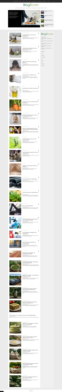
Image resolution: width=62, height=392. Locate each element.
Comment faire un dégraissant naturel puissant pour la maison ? (29, 49)
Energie (24, 1)
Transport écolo (25, 230)
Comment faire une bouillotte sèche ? (29, 74)
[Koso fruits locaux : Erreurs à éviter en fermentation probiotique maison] (15, 287)
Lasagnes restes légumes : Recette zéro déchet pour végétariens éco (29, 302)
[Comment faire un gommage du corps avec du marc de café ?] (15, 150)
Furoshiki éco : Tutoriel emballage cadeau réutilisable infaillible (30, 350)
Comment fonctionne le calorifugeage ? (29, 179)
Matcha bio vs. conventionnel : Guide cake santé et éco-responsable (30, 324)
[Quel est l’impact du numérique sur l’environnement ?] (15, 240)
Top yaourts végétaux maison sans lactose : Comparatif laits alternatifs (30, 364)
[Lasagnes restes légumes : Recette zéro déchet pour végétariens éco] (15, 300)
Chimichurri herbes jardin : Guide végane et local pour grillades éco (30, 262)
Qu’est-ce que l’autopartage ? (27, 205)
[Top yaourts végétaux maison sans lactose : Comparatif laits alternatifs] (15, 362)
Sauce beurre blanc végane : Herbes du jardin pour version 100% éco (29, 337)
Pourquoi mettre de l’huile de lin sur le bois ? (30, 89)
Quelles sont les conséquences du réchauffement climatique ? (28, 253)
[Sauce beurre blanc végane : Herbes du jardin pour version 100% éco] (15, 335)
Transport (39, 1)
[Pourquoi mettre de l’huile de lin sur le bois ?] (15, 86)
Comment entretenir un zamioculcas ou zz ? (30, 193)
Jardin (27, 1)
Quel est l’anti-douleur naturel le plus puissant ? (29, 62)
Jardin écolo (24, 190)
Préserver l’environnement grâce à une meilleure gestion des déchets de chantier (30, 129)
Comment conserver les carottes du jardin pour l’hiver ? (30, 102)
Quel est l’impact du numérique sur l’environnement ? (29, 243)
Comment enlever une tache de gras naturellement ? (29, 35)
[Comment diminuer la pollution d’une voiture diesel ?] (15, 230)
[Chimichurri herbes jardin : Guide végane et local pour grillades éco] (15, 260)
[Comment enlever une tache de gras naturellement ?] (15, 38)
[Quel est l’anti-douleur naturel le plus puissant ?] (15, 59)
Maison (30, 1)
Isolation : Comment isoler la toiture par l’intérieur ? (29, 166)
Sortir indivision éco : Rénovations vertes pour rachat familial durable (22, 315)
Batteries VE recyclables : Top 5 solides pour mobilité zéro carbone (30, 276)
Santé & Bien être (34, 1)
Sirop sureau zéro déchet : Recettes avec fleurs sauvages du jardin (29, 377)
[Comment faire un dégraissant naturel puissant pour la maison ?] (15, 46)
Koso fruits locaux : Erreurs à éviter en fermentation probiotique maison (29, 289)
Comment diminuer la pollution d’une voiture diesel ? (29, 233)
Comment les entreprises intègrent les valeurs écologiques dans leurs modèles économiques (49, 25)
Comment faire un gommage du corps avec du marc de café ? (30, 153)
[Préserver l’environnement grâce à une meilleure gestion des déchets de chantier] (15, 126)
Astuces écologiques (26, 126)
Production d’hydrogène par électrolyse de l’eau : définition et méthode (30, 219)
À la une (42, 53)
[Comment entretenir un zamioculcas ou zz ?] (15, 190)
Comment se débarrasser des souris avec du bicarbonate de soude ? (30, 115)
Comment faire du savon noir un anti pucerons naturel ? (29, 139)
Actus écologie (16, 1)
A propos (43, 1)
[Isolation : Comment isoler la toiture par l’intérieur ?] (15, 163)
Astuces (20, 1)
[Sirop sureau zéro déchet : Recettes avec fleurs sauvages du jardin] (15, 375)
